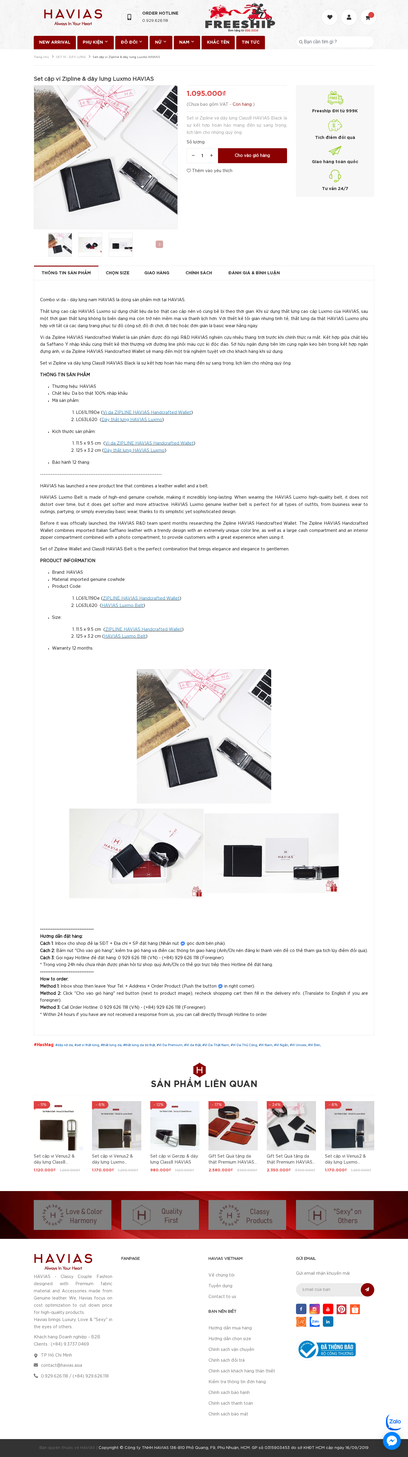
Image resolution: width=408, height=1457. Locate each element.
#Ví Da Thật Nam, (216, 1045)
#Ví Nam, (266, 1045)
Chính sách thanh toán (230, 1403)
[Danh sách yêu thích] (330, 12)
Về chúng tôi (221, 1275)
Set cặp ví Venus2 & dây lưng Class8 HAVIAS (54, 1162)
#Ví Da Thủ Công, (245, 1045)
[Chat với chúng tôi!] (392, 1441)
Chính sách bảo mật (228, 1414)
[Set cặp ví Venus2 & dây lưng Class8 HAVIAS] (58, 1125)
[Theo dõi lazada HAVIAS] (301, 1321)
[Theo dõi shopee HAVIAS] (355, 1309)
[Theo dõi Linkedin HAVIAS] (328, 1321)
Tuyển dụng (220, 1286)
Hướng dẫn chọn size (229, 1339)
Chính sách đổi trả (226, 1360)
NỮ (159, 42)
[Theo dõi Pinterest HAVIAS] (341, 1309)
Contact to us (222, 1297)
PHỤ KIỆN (93, 42)
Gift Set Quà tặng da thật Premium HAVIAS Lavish (231, 1162)
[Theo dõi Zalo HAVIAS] (314, 1321)
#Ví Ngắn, (282, 1045)
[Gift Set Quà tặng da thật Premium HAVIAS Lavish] (233, 1125)
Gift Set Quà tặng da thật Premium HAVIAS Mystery (289, 1162)
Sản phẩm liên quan (204, 1084)
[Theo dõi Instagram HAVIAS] (314, 1309)
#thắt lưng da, (112, 1045)
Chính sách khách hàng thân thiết (241, 1371)
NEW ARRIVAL (54, 42)
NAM (185, 42)
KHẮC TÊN (218, 42)
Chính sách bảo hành (229, 1393)
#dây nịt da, (64, 1045)
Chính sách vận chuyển (231, 1350)
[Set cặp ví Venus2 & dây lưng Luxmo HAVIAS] (116, 1125)
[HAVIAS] (63, 1261)
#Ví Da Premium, (170, 1045)
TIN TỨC (251, 42)
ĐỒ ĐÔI (130, 42)
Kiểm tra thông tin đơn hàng (237, 1382)
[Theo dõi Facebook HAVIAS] (301, 1309)
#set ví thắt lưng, (87, 1045)
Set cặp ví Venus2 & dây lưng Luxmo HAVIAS (112, 1162)
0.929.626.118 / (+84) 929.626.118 (75, 1376)
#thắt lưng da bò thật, (140, 1045)
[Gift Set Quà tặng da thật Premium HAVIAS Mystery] (291, 1125)
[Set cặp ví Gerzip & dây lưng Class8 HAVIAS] (175, 1125)
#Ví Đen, (314, 1045)
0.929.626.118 (155, 20)
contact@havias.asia (61, 1365)
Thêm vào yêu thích (211, 171)
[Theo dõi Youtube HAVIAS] (328, 1309)
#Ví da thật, (193, 1045)
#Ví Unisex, (299, 1045)
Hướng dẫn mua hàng (230, 1328)
